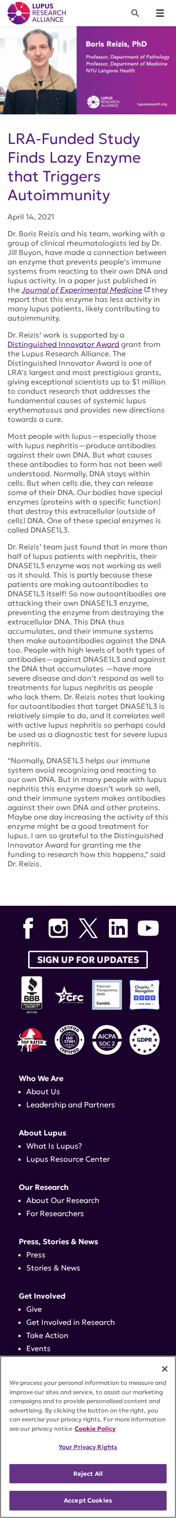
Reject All (88, 1474)
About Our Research (62, 1200)
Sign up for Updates (88, 959)
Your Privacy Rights (88, 1447)
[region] (88, 1437)
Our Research (44, 1187)
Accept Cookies (88, 1500)
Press (36, 1254)
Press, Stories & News (58, 1241)
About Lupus (42, 1132)
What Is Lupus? (54, 1145)
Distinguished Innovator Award (63, 344)
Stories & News (53, 1267)
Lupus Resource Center (68, 1159)
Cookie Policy (95, 1429)
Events (38, 1348)
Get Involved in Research (70, 1322)
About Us (43, 1091)
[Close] (164, 1369)
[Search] (135, 13)
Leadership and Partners (70, 1104)
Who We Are (41, 1078)
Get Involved (42, 1295)
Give (34, 1309)
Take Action (47, 1335)
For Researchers (55, 1213)
